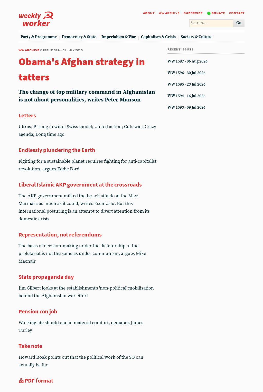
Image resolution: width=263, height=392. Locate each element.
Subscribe (193, 12)
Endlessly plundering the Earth (56, 149)
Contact (237, 12)
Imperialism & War (118, 37)
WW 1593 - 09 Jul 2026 (186, 107)
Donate (218, 12)
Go (238, 22)
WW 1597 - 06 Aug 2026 (187, 61)
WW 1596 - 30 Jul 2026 (186, 72)
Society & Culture (196, 37)
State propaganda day (46, 276)
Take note (30, 345)
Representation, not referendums (60, 234)
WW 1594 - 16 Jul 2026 (186, 96)
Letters (27, 115)
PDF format (39, 380)
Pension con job (37, 311)
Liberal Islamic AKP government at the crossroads (80, 184)
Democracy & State (79, 37)
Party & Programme (39, 37)
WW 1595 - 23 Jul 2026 (186, 84)
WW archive (169, 12)
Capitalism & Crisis (158, 37)
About (149, 12)
